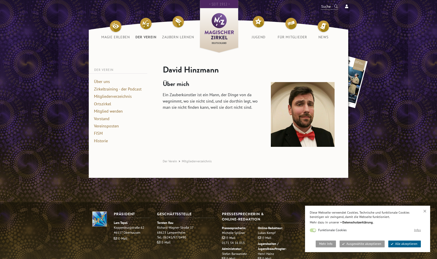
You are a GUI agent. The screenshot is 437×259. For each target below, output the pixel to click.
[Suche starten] (334, 6)
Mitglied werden (108, 111)
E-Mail (122, 238)
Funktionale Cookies (332, 230)
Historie (101, 140)
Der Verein (170, 161)
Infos (417, 230)
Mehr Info (326, 244)
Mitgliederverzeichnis (113, 96)
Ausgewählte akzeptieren (363, 244)
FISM (98, 133)
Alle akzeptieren (406, 244)
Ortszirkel (102, 103)
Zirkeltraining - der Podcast (118, 89)
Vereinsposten (106, 126)
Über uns (102, 81)
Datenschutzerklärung (357, 222)
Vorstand (101, 118)
